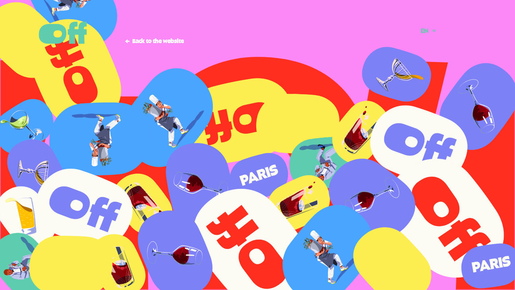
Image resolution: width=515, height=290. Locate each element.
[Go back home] (63, 33)
